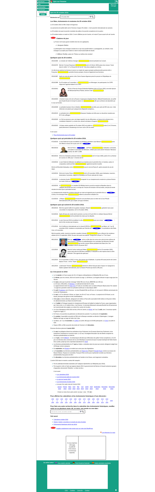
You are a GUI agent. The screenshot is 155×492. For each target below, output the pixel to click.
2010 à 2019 (102, 400)
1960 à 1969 (79, 400)
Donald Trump (98, 351)
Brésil (90, 309)
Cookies (72, 490)
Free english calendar (64, 463)
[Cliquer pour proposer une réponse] (84, 61)
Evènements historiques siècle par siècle (65, 424)
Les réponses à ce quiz (108, 432)
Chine (106, 320)
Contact (87, 490)
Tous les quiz (41, 10)
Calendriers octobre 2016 (61, 419)
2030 (111, 400)
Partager (43, 14)
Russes (67, 348)
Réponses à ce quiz (113, 5)
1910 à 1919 (57, 400)
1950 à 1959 (75, 400)
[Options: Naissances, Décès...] (90, 16)
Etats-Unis (73, 285)
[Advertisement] (79, 7)
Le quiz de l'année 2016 (64, 379)
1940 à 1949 (70, 400)
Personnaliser (41, 7)
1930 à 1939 (66, 400)
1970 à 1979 (84, 400)
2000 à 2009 (98, 400)
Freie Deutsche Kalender (82, 463)
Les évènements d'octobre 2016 (66, 381)
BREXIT (66, 338)
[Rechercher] (116, 1)
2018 (86, 341)
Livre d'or (80, 490)
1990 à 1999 (93, 400)
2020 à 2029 (107, 400)
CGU (66, 490)
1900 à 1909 (52, 400)
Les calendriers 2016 (63, 374)
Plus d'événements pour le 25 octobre (64, 135)
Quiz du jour (41, 1)
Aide (39, 4)
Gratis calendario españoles (103, 463)
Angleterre (62, 290)
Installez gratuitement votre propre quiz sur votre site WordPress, (74, 428)
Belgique (72, 284)
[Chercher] (92, 16)
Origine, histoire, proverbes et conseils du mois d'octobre (70, 422)
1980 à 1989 (89, 400)
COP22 (76, 320)
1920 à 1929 (61, 400)
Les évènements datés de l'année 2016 (68, 377)
